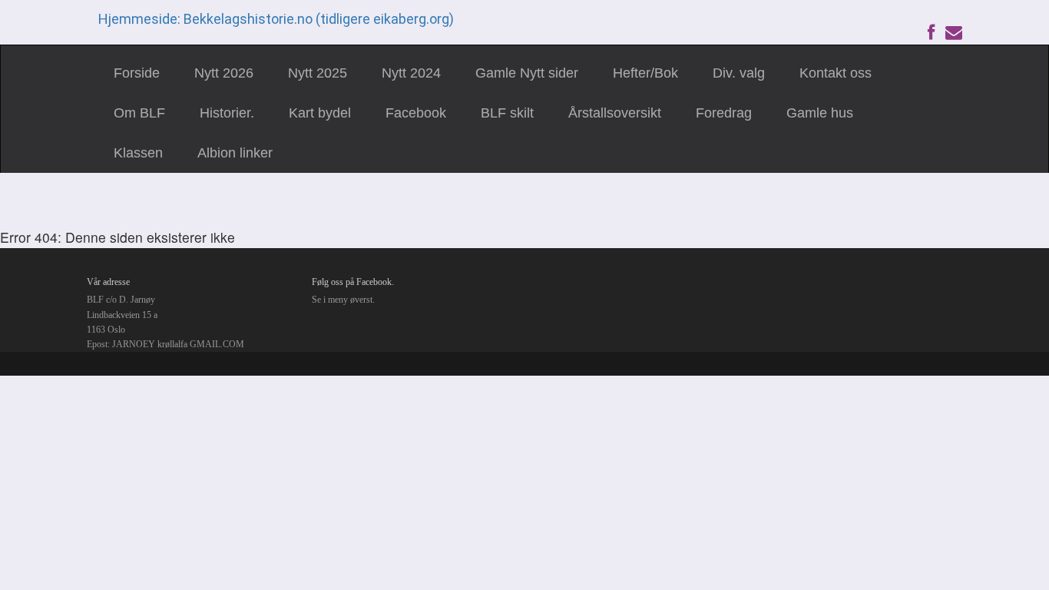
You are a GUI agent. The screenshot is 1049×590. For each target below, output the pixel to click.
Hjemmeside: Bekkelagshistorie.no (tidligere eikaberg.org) (276, 19)
